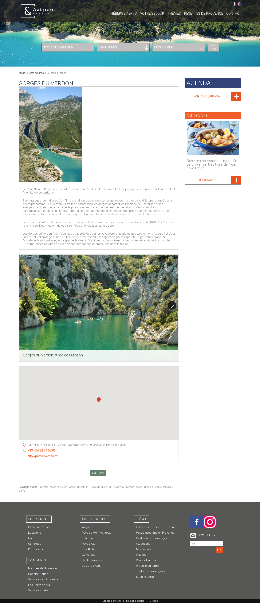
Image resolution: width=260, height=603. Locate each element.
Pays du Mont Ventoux (96, 532)
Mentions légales (135, 600)
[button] (99, 400)
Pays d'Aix (88, 543)
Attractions (143, 543)
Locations (34, 532)
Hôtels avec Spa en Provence (155, 532)
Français (234, 4)
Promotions (35, 549)
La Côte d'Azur (91, 565)
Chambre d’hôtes (39, 527)
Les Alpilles (89, 549)
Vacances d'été (38, 590)
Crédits (154, 600)
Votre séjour (152, 13)
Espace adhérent (111, 600)
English (239, 4)
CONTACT (233, 13)
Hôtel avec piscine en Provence (156, 527)
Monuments (143, 549)
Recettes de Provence (203, 13)
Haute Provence (92, 560)
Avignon (87, 527)
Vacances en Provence (43, 579)
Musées (141, 554)
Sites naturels (36, 72)
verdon (98, 473)
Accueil (22, 72)
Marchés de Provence (42, 568)
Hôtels (32, 538)
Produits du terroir (147, 565)
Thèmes (174, 13)
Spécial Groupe (38, 574)
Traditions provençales (150, 571)
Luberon (87, 538)
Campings (34, 543)
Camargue (88, 554)
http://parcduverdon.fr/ (43, 456)
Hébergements (124, 13)
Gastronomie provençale (152, 538)
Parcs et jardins (146, 560)
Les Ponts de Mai (39, 585)
